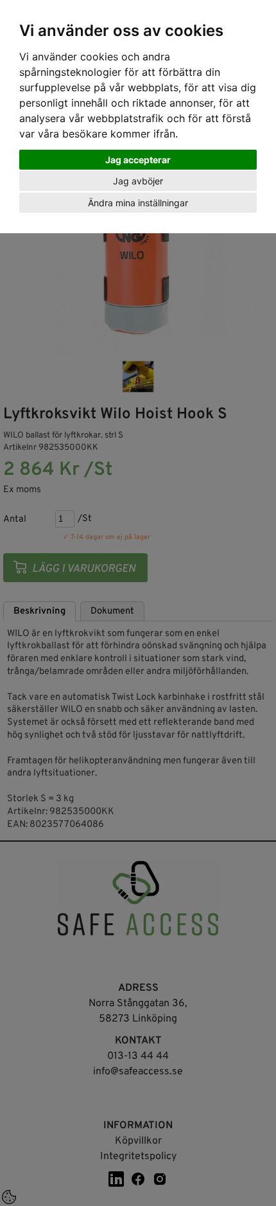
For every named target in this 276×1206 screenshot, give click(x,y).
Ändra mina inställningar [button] (138, 202)
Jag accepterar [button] (138, 159)
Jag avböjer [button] (138, 180)
